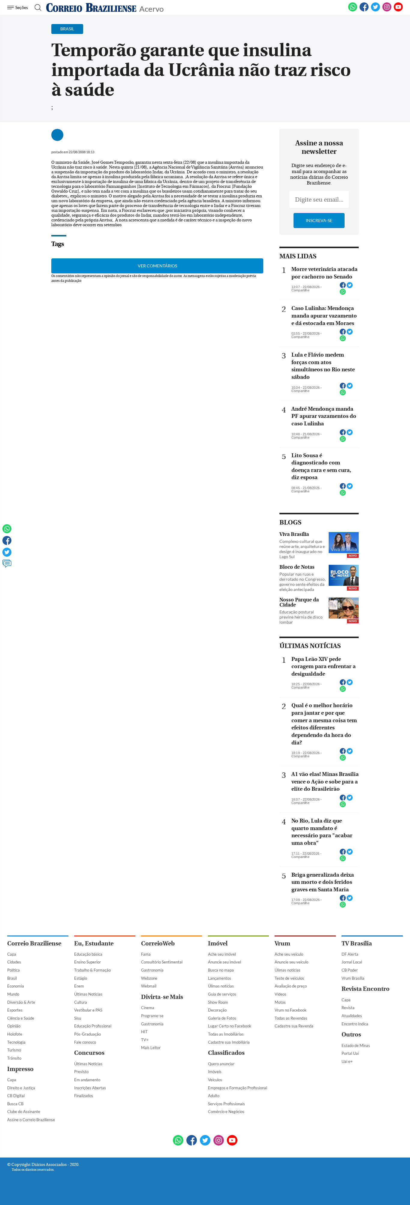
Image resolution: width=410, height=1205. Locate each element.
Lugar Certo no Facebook (229, 1026)
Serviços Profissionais (226, 1103)
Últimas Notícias (88, 994)
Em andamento (87, 1079)
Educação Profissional (92, 1026)
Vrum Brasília (353, 978)
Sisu (77, 1018)
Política (13, 970)
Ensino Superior (87, 962)
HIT (144, 1031)
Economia (15, 986)
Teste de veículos (289, 978)
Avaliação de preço (291, 986)
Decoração (217, 1010)
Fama (146, 954)
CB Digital (16, 1095)
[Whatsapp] (6, 531)
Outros (351, 1034)
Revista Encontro (366, 988)
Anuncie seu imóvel (224, 962)
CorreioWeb (158, 943)
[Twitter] (6, 555)
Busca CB (15, 1103)
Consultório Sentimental (161, 962)
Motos (280, 1002)
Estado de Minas (356, 1045)
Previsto (81, 1071)
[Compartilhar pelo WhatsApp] (343, 293)
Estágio (80, 978)
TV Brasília (357, 943)
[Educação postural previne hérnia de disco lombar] (344, 609)
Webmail (148, 986)
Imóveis (215, 1071)
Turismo (14, 1050)
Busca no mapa (221, 970)
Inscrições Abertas (90, 1087)
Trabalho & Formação (92, 970)
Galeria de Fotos (222, 1018)
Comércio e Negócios (226, 1111)
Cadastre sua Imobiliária (229, 1042)
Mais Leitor (151, 1047)
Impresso (20, 1069)
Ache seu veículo (289, 954)
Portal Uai (350, 1053)
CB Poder (350, 970)
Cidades (14, 962)
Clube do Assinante (23, 1111)
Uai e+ (347, 1061)
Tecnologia (16, 1042)
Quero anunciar (221, 1063)
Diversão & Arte (21, 1002)
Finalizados (83, 1095)
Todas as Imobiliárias (226, 1034)
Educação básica (88, 954)
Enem (79, 986)
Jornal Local (352, 962)
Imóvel (218, 943)
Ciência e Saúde (20, 1018)
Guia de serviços (222, 994)
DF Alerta (350, 954)
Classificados (226, 1052)
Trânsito (14, 1058)
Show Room (218, 1002)
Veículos (215, 1079)
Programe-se (152, 1015)
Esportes (15, 1010)
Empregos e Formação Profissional (237, 1087)
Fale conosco (85, 1042)
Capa (11, 954)
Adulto (213, 1095)
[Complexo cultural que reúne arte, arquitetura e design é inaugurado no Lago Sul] (344, 543)
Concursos (89, 1052)
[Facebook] (364, 10)
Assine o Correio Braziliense (31, 1119)
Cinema (147, 1007)
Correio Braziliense (34, 943)
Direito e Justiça (21, 1087)
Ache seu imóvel (222, 954)
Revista (348, 1007)
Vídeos (280, 994)
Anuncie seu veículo (291, 962)
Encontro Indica (355, 1023)
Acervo (151, 8)
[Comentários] (6, 566)
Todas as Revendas (291, 1018)
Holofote (14, 1034)
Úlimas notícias (221, 986)
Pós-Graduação (87, 1034)
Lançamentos (219, 978)
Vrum (282, 943)
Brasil (12, 978)
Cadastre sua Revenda (294, 1026)
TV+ (145, 1039)
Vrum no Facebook (290, 1010)
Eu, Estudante (93, 943)
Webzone (149, 978)
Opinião (13, 1026)
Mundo (13, 994)
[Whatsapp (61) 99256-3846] (352, 10)
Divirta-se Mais (162, 997)
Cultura (80, 1002)
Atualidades (352, 1015)
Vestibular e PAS (88, 1010)
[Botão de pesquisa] (36, 7)
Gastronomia (152, 970)
